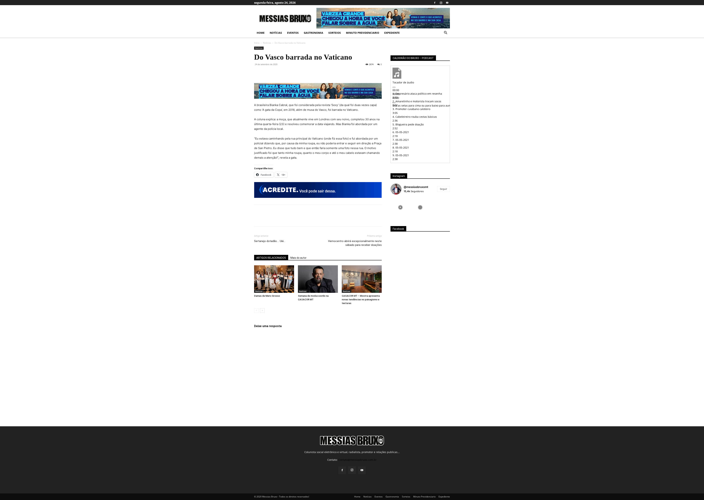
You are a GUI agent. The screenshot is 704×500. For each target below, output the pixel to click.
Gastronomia (313, 32)
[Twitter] (266, 72)
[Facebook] (434, 2)
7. (401, 140)
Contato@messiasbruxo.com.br (357, 459)
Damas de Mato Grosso (267, 295)
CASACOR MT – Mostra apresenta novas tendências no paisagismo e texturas (361, 299)
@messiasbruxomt (416, 187)
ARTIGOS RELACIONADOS (271, 257)
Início (256, 42)
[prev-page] (256, 310)
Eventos (293, 32)
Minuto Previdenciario (362, 32)
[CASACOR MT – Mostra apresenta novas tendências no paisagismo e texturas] (362, 279)
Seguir (443, 188)
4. (415, 116)
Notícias (276, 32)
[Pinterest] (274, 72)
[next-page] (262, 310)
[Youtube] (447, 2)
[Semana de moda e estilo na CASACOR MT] (318, 279)
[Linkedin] (291, 72)
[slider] (439, 105)
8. (401, 147)
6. (401, 132)
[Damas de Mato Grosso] (274, 279)
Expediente (392, 32)
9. (401, 155)
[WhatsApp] (283, 72)
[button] (445, 33)
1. (417, 93)
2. (417, 101)
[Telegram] (300, 72)
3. (411, 109)
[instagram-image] (400, 207)
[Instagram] (441, 2)
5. (408, 124)
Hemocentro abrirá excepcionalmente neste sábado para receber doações (355, 243)
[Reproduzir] (394, 87)
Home (261, 32)
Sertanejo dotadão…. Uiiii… (269, 241)
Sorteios (334, 32)
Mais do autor (298, 257)
